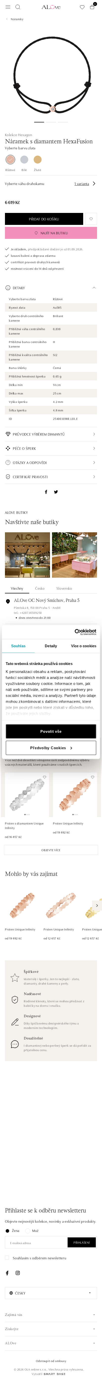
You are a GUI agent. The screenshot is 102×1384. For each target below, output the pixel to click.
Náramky (17, 19)
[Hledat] (18, 7)
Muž (35, 1230)
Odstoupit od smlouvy (51, 1361)
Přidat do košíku (44, 218)
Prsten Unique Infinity (68, 823)
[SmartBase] (54, 1374)
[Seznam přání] (82, 7)
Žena (15, 1230)
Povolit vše (50, 731)
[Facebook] (7, 1273)
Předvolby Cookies (48, 747)
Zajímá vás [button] (14, 1315)
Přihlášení (82, 1242)
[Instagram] (17, 1273)
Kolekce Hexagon (18, 134)
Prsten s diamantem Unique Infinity (24, 825)
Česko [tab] (40, 588)
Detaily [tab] (51, 646)
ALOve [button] (10, 1343)
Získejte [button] (11, 1329)
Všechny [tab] (17, 588)
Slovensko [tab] (64, 588)
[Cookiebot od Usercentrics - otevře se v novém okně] (74, 632)
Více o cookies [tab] (83, 646)
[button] (51, 288)
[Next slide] (97, 906)
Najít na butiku (54, 232)
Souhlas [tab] (18, 646)
